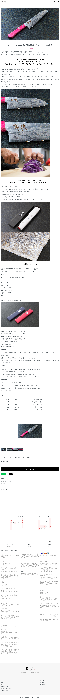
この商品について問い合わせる (7, 481)
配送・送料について (5, 682)
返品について (3, 478)
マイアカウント (42, 680)
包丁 (5, 5)
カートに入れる (31, 469)
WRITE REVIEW (29, 494)
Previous (16, 431)
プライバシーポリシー (5, 690)
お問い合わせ (42, 684)
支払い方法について (5, 686)
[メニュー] (58, 2)
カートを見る (42, 682)
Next (44, 431)
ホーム (2, 5)
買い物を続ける (4, 483)
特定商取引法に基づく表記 (6, 479)
